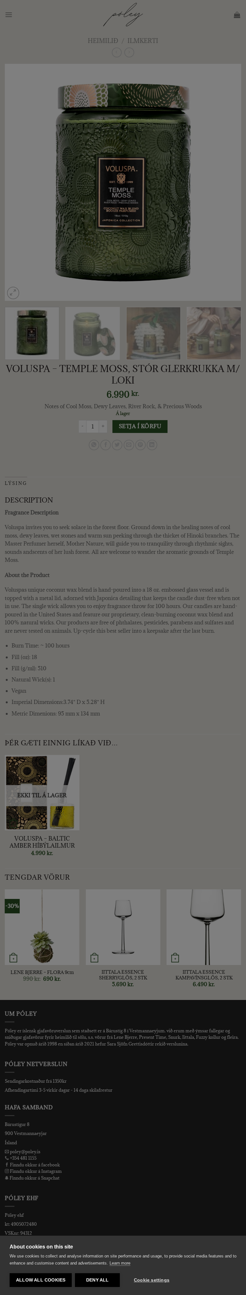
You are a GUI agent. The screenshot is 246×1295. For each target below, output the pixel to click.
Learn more (120, 1263)
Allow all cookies (40, 1280)
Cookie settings (151, 1280)
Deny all (97, 1280)
